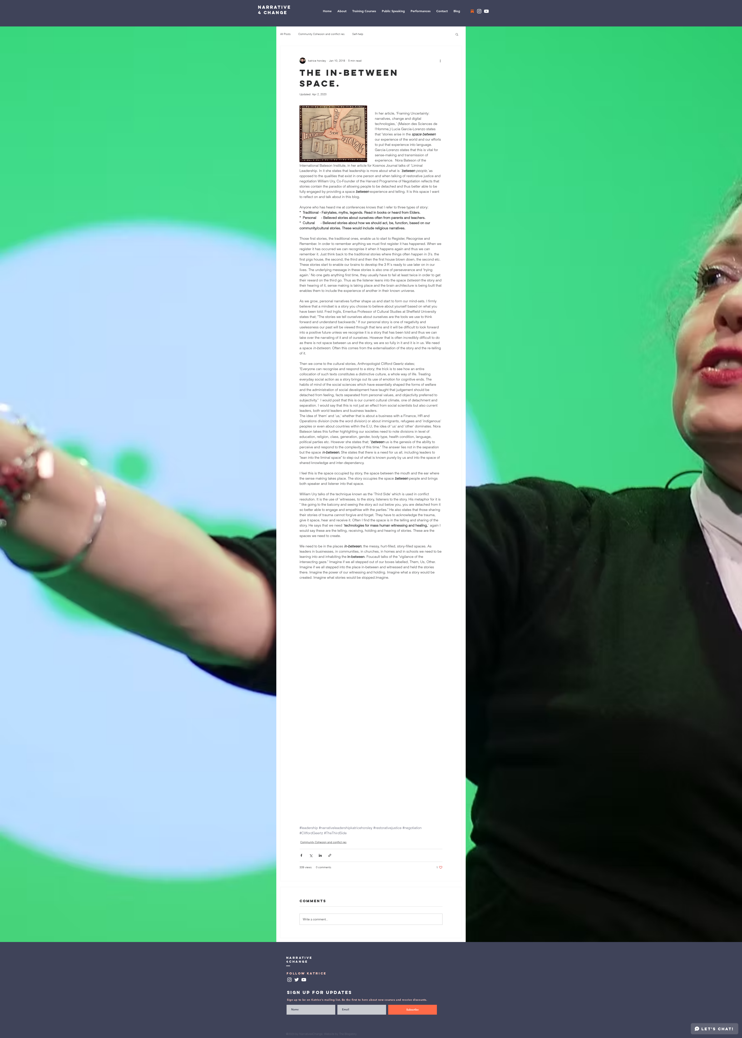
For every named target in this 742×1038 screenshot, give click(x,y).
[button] (457, 34)
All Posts (285, 34)
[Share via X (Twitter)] (311, 855)
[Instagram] (479, 11)
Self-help (357, 34)
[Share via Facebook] (301, 855)
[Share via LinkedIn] (320, 855)
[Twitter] (297, 980)
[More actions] (440, 60)
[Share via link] (330, 855)
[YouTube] (486, 11)
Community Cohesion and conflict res (321, 34)
